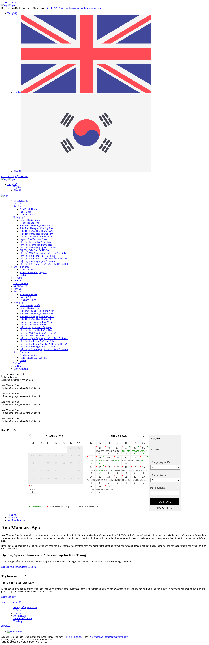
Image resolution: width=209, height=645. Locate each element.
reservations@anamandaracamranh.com (81, 8)
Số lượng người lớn (160, 462)
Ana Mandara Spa (28, 269)
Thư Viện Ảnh (20, 283)
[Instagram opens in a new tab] (4, 626)
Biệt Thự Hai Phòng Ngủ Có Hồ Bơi (38, 256)
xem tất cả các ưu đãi (11, 602)
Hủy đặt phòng (164, 508)
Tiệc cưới (17, 278)
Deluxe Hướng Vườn (30, 220)
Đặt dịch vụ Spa (9, 567)
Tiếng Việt (12, 184)
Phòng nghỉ (19, 217)
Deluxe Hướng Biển (29, 223)
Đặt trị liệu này (8, 596)
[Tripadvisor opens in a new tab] (6, 626)
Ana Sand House (28, 214)
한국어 (17, 190)
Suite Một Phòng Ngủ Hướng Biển (37, 228)
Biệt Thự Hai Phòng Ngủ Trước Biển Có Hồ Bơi (43, 258)
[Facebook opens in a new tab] (2, 626)
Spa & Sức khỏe (21, 267)
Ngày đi (155, 449)
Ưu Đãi (17, 280)
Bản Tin (17, 613)
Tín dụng (17, 621)
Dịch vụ (17, 203)
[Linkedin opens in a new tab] (9, 626)
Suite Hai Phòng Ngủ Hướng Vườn (37, 231)
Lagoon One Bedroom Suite (33, 239)
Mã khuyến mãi (158, 487)
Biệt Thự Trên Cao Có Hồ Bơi (34, 250)
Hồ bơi (23, 275)
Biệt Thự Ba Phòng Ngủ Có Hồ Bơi (37, 261)
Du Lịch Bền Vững (22, 618)
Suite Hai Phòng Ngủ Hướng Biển (36, 234)
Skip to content (8, 2)
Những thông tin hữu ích (25, 607)
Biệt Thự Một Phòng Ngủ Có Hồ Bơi (38, 247)
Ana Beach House (28, 209)
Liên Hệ (17, 610)
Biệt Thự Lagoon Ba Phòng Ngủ (36, 242)
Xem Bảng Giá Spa (26, 567)
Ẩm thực (17, 206)
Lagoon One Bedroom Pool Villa (36, 236)
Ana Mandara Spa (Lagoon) (33, 272)
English (17, 187)
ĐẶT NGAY (7, 176)
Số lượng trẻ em (158, 475)
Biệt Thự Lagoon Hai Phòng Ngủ (36, 245)
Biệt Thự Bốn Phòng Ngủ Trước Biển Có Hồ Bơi (44, 264)
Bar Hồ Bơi (25, 212)
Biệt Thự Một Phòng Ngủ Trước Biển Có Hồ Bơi (44, 253)
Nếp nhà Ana (19, 615)
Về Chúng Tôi (20, 201)
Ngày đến (156, 438)
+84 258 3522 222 (53, 8)
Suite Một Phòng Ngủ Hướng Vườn (37, 225)
